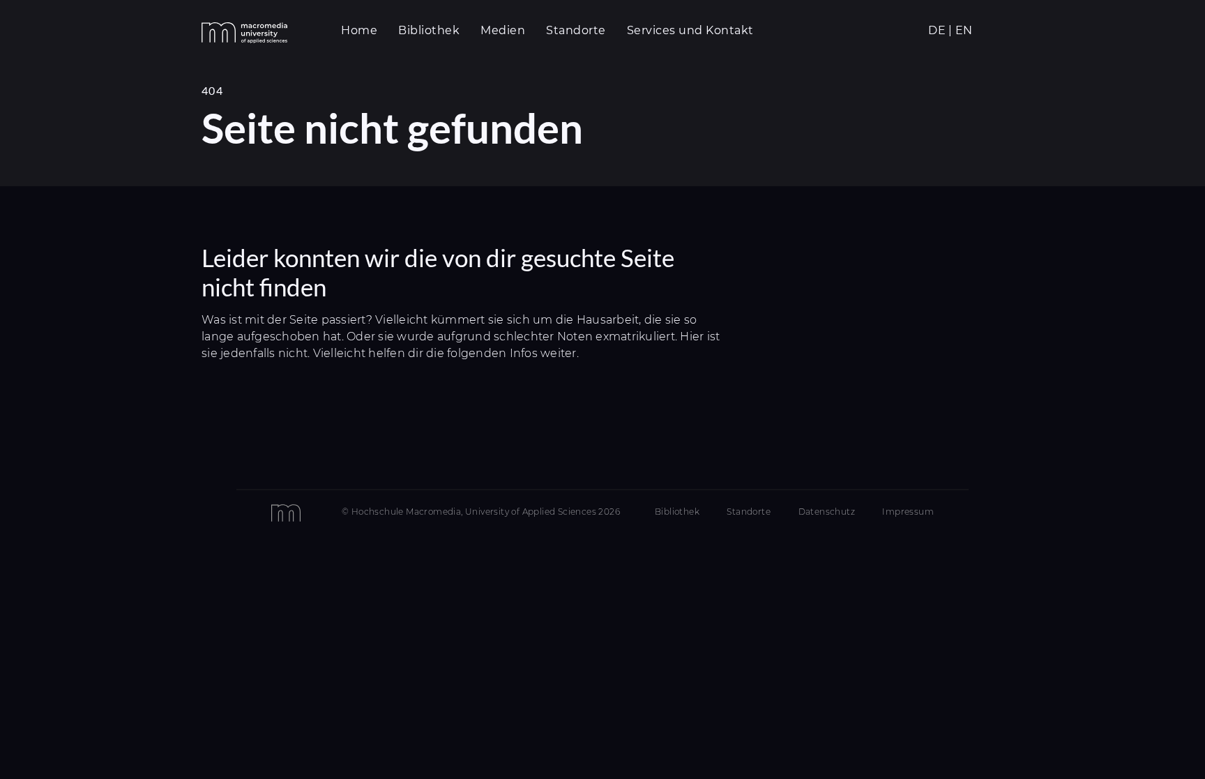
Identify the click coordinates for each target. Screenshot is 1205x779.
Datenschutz (826, 511)
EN (964, 30)
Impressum (908, 511)
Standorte (749, 511)
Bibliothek (677, 511)
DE (937, 30)
